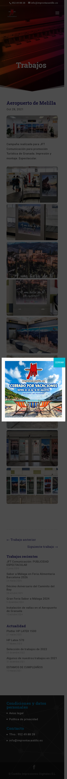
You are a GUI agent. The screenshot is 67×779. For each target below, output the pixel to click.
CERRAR (59, 362)
